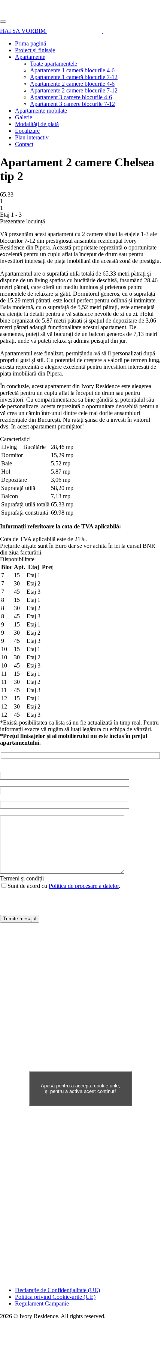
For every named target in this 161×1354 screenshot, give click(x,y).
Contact (24, 144)
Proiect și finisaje (35, 50)
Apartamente (30, 57)
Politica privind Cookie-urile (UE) (55, 1297)
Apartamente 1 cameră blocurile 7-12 (74, 77)
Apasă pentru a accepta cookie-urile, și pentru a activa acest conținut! (80, 1088)
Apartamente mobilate (41, 110)
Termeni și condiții (22, 878)
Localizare (27, 131)
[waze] (75, 31)
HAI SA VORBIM (23, 31)
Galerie (23, 117)
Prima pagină (30, 43)
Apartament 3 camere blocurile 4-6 (71, 97)
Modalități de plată (37, 124)
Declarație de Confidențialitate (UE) (57, 1290)
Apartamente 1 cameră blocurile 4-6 (72, 70)
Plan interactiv (32, 137)
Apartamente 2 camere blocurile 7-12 (74, 90)
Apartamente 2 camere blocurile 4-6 (72, 84)
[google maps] (117, 31)
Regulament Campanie (42, 1303)
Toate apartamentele (53, 63)
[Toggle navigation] (3, 22)
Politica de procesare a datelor (84, 886)
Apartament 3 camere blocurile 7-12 (72, 104)
